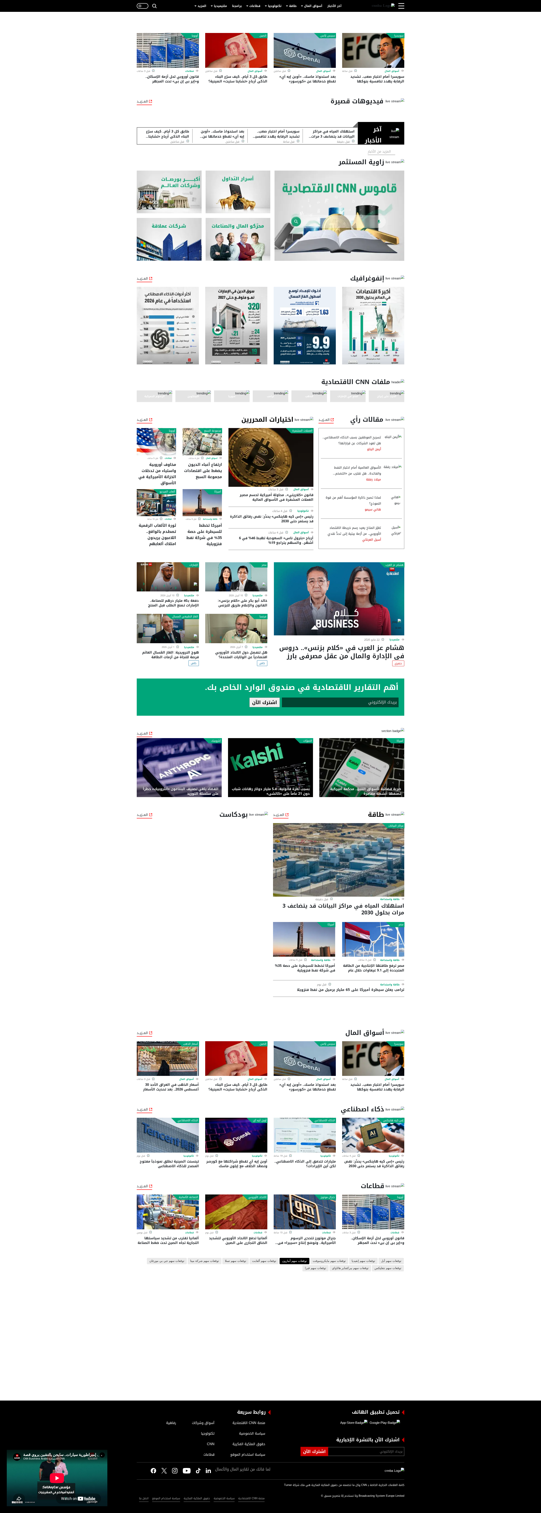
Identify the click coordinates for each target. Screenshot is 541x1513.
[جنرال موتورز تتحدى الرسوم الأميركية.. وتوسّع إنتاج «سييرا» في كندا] (305, 1211)
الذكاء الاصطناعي (324, 1120)
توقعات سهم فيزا (315, 1268)
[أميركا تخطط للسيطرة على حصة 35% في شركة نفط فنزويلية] (202, 502)
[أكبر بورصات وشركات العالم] (169, 192)
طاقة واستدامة (210, 519)
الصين (263, 36)
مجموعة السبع (212, 431)
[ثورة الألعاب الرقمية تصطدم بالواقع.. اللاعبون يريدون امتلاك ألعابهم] (156, 502)
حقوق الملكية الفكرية (197, 1498)
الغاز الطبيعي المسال (185, 616)
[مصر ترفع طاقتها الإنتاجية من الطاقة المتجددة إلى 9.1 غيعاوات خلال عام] (373, 939)
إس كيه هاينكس (393, 1120)
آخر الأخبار (334, 6)
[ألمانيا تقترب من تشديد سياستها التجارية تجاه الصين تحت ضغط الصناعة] (168, 1211)
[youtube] (187, 1471)
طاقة (292, 6)
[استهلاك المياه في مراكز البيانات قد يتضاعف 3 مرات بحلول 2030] (338, 860)
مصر (264, 565)
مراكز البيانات (395, 826)
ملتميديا (394, 639)
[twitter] (208, 1471)
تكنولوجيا (274, 6)
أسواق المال (313, 6)
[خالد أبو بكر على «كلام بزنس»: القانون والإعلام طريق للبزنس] (236, 577)
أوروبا (195, 36)
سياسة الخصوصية (224, 1498)
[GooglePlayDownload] (383, 1423)
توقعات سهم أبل (391, 1261)
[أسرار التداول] (238, 192)
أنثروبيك (216, 741)
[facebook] (153, 1471)
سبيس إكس (327, 36)
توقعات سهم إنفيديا (363, 1261)
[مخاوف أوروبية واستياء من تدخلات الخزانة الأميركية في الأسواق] (156, 441)
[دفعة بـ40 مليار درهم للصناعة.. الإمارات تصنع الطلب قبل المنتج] (168, 577)
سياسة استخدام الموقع (166, 1498)
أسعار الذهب (190, 1044)
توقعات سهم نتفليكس (387, 1268)
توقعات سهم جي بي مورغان (166, 1261)
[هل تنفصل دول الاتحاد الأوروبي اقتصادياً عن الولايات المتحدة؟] (236, 628)
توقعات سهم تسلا (235, 1261)
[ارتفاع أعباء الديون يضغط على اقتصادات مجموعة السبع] (202, 441)
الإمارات (193, 565)
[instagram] (175, 1471)
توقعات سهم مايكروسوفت (329, 1261)
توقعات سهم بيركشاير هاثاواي (350, 1268)
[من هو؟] (238, 239)
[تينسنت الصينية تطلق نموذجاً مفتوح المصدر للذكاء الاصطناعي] (168, 1135)
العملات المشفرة (302, 431)
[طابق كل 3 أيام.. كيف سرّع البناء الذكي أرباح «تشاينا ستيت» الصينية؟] (236, 50)
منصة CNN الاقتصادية (251, 1498)
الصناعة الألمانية (188, 1197)
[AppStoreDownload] (353, 1423)
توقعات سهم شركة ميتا (204, 1261)
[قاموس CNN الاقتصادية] (339, 216)
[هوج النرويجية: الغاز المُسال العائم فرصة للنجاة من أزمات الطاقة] (168, 628)
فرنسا (263, 616)
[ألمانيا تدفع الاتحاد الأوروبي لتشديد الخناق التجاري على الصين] (236, 1211)
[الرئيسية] (383, 5)
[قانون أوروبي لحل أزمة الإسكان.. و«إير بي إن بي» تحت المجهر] (168, 50)
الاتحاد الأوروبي (257, 1197)
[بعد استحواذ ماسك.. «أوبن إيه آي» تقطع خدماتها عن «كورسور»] (305, 50)
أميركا (217, 492)
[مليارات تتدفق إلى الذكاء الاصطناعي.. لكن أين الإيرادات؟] (305, 1135)
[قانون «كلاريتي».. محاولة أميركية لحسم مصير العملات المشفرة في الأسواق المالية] (270, 457)
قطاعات (254, 6)
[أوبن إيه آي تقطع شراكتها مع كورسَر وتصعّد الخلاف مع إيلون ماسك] (236, 1135)
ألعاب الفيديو (167, 492)
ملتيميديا (220, 6)
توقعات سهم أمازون (294, 1261)
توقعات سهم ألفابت (264, 1261)
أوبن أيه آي (259, 1120)
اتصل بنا (144, 1498)
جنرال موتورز (328, 1197)
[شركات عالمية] (169, 239)
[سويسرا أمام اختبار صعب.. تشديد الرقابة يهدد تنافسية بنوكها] (373, 50)
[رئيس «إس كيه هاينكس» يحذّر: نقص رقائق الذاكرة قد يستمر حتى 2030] (373, 1135)
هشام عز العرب (394, 565)
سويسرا (398, 36)
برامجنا (237, 6)
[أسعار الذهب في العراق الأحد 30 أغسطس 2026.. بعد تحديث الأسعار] (168, 1058)
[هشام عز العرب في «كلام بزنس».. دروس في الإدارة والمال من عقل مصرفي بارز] (339, 598)
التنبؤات (307, 741)
